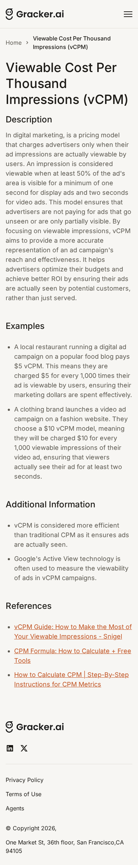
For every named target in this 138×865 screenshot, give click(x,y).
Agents (15, 808)
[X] (24, 748)
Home (14, 42)
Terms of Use (23, 794)
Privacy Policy (25, 779)
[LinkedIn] (10, 748)
